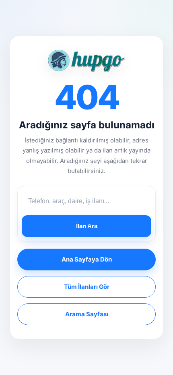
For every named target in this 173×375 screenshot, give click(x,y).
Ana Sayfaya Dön (87, 259)
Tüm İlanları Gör (86, 287)
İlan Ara (86, 226)
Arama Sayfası (86, 314)
